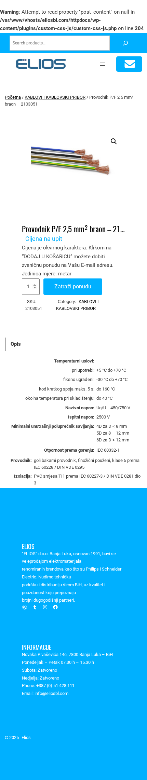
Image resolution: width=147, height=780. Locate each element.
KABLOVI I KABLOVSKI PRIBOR (55, 97)
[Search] (125, 43)
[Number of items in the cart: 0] (129, 64)
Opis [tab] (16, 344)
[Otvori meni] (102, 64)
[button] (114, 141)
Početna (13, 97)
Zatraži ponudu (72, 286)
